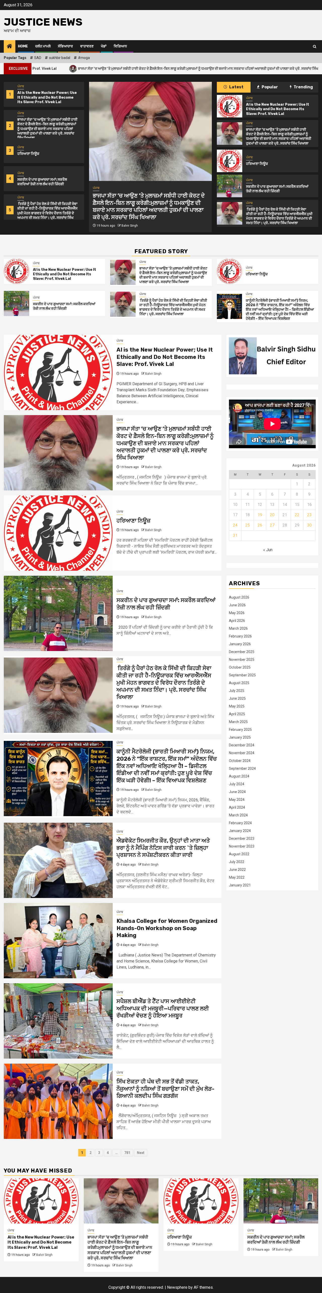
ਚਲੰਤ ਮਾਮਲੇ (43, 46)
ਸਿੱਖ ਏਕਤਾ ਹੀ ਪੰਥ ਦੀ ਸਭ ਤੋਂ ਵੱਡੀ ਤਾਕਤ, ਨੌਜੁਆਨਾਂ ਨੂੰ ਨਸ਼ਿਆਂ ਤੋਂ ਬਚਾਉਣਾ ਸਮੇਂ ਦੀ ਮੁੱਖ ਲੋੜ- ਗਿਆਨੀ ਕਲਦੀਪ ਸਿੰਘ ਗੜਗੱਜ (165, 1088)
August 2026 (239, 597)
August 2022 (239, 854)
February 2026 (240, 636)
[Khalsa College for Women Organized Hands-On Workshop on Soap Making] (58, 940)
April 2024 (237, 807)
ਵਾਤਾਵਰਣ (87, 46)
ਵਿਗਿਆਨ (120, 46)
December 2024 (241, 745)
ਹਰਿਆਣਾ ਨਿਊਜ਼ (300, 68)
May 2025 (237, 706)
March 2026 (238, 628)
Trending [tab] (303, 87)
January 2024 (240, 831)
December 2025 (241, 652)
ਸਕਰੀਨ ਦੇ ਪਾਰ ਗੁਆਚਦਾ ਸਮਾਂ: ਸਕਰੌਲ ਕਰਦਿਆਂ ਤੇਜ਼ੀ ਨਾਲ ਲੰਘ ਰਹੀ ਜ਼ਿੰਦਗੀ (42, 181)
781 (127, 1153)
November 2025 (241, 660)
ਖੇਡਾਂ (103, 46)
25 (247, 525)
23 (309, 514)
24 (235, 525)
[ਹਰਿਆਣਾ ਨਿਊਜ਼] (229, 161)
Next (140, 1153)
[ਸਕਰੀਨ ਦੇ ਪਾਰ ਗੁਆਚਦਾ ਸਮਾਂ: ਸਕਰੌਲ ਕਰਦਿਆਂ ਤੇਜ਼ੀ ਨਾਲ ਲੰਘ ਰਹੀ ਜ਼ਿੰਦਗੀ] (229, 186)
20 (272, 514)
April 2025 (237, 714)
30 (309, 525)
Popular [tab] (269, 87)
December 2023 (241, 838)
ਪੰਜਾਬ (20, 86)
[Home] (9, 46)
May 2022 (237, 877)
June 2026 (237, 605)
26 (260, 525)
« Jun (267, 549)
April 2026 (237, 621)
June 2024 (237, 792)
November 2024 (241, 753)
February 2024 (240, 823)
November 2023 (241, 846)
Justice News (43, 22)
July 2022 (236, 862)
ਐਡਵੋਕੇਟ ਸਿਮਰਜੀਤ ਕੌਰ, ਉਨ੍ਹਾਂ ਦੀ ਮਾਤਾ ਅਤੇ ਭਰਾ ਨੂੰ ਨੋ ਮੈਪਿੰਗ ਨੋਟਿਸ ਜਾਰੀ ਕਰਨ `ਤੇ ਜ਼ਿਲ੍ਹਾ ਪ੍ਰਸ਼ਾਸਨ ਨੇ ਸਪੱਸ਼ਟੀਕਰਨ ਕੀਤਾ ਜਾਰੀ (163, 847)
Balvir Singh (130, 225)
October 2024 (240, 761)
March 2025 (238, 722)
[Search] (314, 46)
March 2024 (238, 815)
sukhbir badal (59, 58)
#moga (84, 58)
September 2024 (242, 768)
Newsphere (177, 1287)
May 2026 (237, 613)
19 (260, 514)
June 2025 (237, 698)
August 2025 (239, 683)
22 (297, 514)
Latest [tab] (236, 87)
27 (272, 525)
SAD (37, 58)
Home (23, 46)
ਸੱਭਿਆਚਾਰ (65, 46)
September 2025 (242, 675)
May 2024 (237, 800)
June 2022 (237, 870)
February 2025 (240, 730)
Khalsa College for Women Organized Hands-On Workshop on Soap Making (166, 928)
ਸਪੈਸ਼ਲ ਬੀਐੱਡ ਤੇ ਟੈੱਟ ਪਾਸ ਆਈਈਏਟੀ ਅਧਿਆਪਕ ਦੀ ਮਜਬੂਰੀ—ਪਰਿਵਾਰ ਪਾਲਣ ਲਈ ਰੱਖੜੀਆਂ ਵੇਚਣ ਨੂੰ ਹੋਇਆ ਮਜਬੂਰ (162, 1008)
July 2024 (236, 784)
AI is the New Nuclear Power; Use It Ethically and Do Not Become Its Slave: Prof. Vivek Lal (47, 97)
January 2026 (240, 644)
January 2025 (240, 737)
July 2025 (236, 691)
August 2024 (239, 776)
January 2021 (240, 885)
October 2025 (240, 667)
